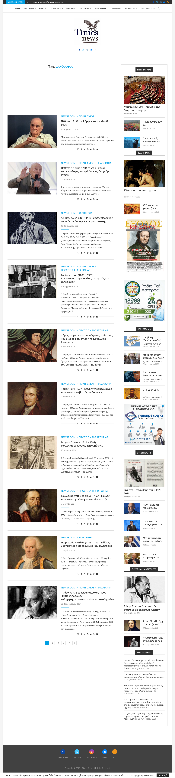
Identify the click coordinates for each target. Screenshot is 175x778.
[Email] (164, 2)
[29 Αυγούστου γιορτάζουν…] (132, 208)
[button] (27, 2)
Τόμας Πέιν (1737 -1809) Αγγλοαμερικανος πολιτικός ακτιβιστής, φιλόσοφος (86, 390)
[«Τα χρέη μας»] (132, 393)
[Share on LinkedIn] (90, 149)
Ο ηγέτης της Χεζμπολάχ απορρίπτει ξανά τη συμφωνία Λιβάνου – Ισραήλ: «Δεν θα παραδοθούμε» (143, 716)
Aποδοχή (163, 775)
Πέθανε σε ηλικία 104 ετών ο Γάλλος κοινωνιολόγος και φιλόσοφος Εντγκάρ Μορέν (85, 171)
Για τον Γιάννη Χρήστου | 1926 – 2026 (143, 491)
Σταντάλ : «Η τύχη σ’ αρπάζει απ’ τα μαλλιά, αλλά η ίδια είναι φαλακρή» (153, 626)
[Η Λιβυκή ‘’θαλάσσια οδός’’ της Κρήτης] (132, 341)
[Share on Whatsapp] (93, 149)
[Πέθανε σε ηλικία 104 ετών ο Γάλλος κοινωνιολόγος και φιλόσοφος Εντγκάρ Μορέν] (32, 178)
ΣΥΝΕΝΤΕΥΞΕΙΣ (115, 8)
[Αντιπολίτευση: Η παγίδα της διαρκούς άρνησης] (144, 90)
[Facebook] (153, 2)
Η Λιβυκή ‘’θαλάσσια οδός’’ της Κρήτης (152, 340)
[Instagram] (161, 2)
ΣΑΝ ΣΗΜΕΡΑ (29, 8)
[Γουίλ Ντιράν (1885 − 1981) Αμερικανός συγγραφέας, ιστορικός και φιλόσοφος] (32, 281)
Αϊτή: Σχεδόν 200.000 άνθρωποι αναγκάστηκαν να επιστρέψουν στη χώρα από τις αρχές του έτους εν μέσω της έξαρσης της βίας (144, 703)
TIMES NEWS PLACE (148, 8)
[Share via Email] (97, 149)
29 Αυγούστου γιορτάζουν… (150, 206)
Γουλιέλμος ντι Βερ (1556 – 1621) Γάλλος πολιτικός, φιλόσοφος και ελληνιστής (85, 497)
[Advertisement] (61, 92)
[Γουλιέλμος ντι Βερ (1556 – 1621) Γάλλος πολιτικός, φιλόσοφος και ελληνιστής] (32, 505)
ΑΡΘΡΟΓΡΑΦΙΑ (100, 8)
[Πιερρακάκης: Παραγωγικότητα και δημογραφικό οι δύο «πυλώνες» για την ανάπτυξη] (132, 525)
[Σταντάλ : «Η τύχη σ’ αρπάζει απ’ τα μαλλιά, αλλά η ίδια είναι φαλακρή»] (132, 625)
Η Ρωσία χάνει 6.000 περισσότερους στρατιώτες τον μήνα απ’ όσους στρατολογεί (143, 675)
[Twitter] (157, 2)
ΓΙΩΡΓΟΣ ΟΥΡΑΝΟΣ (153, 344)
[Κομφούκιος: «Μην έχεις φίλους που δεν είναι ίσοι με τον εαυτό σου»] (132, 641)
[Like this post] (78, 149)
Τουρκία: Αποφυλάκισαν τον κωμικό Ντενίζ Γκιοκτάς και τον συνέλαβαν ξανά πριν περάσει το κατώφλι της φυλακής (143, 688)
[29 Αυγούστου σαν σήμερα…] (144, 173)
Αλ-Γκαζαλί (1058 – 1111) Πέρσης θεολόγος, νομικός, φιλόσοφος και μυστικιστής (87, 219)
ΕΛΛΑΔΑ (42, 8)
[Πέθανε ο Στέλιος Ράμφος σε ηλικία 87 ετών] (32, 131)
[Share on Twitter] (84, 149)
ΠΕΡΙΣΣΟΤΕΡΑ (130, 8)
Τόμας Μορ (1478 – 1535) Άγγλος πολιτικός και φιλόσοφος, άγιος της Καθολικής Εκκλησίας (87, 339)
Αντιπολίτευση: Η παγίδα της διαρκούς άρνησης (142, 108)
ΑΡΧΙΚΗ (17, 8)
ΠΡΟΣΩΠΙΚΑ (84, 8)
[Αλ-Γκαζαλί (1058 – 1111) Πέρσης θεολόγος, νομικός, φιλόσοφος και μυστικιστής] (32, 228)
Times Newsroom (152, 361)
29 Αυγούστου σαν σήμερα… (141, 190)
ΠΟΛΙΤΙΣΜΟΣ (56, 8)
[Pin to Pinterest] (87, 149)
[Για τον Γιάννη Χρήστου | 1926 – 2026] (144, 473)
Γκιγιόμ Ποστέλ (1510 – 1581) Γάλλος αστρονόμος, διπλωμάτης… (82, 444)
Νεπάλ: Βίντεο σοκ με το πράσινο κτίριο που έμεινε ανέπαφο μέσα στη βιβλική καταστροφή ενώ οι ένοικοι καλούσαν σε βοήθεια (144, 664)
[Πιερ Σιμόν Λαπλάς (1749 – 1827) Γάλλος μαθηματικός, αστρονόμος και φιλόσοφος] (32, 552)
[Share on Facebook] (81, 149)
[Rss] (168, 2)
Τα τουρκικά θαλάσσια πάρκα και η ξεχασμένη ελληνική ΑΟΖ (152, 377)
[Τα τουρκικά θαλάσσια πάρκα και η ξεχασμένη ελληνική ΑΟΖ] (132, 376)
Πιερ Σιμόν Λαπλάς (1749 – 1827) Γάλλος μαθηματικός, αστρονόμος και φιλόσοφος (86, 544)
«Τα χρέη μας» (151, 389)
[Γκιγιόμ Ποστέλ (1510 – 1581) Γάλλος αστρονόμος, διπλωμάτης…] (32, 452)
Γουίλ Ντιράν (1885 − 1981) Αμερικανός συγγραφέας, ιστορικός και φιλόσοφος (85, 278)
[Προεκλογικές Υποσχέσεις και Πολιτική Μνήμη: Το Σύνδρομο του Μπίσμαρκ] (132, 142)
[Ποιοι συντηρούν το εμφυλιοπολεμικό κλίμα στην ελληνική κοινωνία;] (132, 125)
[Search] (158, 8)
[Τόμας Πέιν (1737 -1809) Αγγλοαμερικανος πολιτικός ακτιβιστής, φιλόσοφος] (32, 398)
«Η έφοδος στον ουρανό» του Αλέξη (153, 356)
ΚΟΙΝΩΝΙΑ (70, 8)
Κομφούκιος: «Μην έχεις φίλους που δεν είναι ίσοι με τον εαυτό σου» (153, 642)
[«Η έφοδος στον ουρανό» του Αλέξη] (132, 358)
